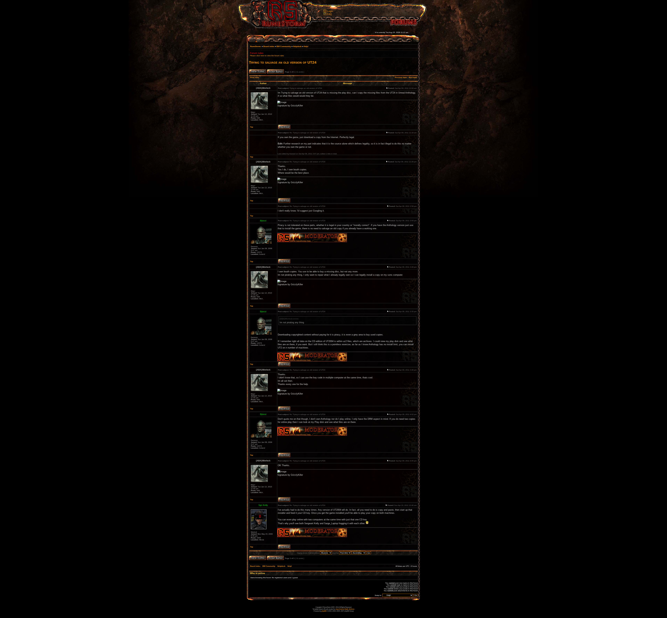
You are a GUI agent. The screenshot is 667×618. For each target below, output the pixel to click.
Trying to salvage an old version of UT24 (282, 62)
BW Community (284, 46)
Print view (254, 77)
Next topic (413, 77)
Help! (306, 46)
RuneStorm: (256, 46)
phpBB (324, 611)
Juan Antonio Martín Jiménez (345, 609)
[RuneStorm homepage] (281, 27)
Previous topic (401, 77)
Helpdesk (297, 46)
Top (251, 127)
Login (330, 11)
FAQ (329, 14)
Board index (268, 46)
